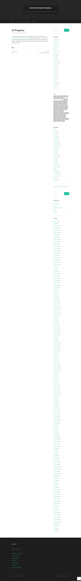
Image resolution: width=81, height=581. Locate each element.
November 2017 (56, 262)
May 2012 (55, 379)
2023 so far (55, 205)
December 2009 (56, 439)
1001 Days (55, 212)
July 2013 (55, 354)
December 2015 (56, 305)
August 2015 (55, 315)
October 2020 (56, 248)
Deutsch (55, 44)
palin (59, 111)
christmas (65, 99)
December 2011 (56, 388)
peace (62, 111)
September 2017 (56, 264)
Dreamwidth (55, 46)
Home (13, 21)
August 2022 (55, 234)
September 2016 (56, 285)
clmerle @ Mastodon (16, 549)
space (65, 114)
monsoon (55, 109)
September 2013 (56, 349)
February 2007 (56, 512)
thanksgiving (59, 116)
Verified (54, 210)
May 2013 (55, 358)
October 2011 (56, 390)
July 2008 (55, 478)
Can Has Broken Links (57, 207)
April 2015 (55, 322)
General (54, 55)
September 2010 (56, 420)
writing (63, 120)
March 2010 (55, 434)
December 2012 (56, 365)
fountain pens (56, 105)
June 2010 (55, 427)
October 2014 (56, 333)
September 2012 (56, 370)
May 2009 (55, 455)
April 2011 (55, 404)
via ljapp (66, 118)
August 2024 (55, 221)
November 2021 (56, 241)
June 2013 (55, 356)
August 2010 (55, 423)
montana (60, 109)
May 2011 (55, 402)
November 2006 (56, 519)
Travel (54, 85)
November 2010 (56, 416)
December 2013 (56, 342)
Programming (56, 155)
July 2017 (55, 266)
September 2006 (56, 521)
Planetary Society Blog (16, 567)
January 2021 (56, 246)
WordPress (55, 87)
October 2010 (56, 418)
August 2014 (55, 335)
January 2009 (56, 464)
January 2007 (56, 514)
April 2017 (55, 269)
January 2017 (56, 276)
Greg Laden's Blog (15, 558)
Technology (55, 83)
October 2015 (56, 310)
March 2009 (55, 459)
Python (18, 21)
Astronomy (55, 42)
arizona (62, 96)
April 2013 (55, 361)
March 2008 (55, 487)
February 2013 (56, 363)
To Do (15, 52)
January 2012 (56, 386)
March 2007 (55, 510)
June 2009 (55, 452)
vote (54, 120)
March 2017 (55, 271)
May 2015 (55, 319)
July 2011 (55, 397)
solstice (61, 114)
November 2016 (56, 280)
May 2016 (55, 294)
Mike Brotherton (15, 562)
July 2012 (55, 374)
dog (54, 103)
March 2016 (55, 299)
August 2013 (55, 351)
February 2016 (56, 301)
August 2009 (55, 448)
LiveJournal (55, 62)
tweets (59, 118)
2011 (55, 96)
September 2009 (56, 446)
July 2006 (55, 526)
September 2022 (56, 232)
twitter (63, 118)
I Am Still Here (56, 203)
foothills (65, 103)
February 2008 (56, 489)
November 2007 (56, 496)
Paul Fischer (14, 565)
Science (54, 78)
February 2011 (56, 409)
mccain (66, 107)
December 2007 (56, 494)
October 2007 (56, 498)
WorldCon (41, 38)
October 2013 (56, 347)
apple (58, 96)
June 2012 (55, 377)
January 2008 (56, 491)
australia (66, 96)
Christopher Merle (40, 8)
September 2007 (56, 501)
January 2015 (56, 326)
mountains (65, 109)
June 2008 (55, 480)
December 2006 (56, 517)
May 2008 (55, 482)
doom (58, 103)
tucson (55, 118)
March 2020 (55, 255)
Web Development (26, 21)
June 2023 (55, 223)
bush (61, 98)
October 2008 (56, 471)
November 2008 (56, 468)
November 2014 (56, 331)
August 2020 (55, 253)
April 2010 (55, 432)
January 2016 (56, 303)
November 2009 (56, 441)
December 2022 (56, 225)
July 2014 (55, 338)
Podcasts (34, 21)
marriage (62, 107)
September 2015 (56, 312)
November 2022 (56, 227)
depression (56, 101)
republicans (56, 114)
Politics (54, 69)
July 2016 (55, 289)
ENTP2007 (14, 553)
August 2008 (55, 475)
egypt (61, 103)
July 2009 (55, 450)
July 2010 (55, 425)
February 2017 (56, 273)
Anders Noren (63, 576)
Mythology (55, 64)
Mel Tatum (14, 560)
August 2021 (55, 243)
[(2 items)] (64, 97)
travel (64, 116)
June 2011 (55, 400)
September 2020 (56, 250)
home (66, 105)
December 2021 (56, 239)
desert (60, 101)
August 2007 (55, 503)
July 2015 (55, 317)
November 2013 (56, 344)
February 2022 (56, 237)
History (54, 58)
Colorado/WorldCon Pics (44, 52)
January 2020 (56, 257)
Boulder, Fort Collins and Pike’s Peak (20, 38)
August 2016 (55, 287)
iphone (58, 107)
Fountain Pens (56, 51)
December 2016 (56, 278)
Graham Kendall (15, 556)
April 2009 (55, 457)
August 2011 (55, 395)
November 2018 (56, 260)
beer (55, 98)
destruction (65, 101)
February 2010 (56, 436)
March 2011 (55, 406)
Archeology (55, 39)
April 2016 (55, 296)
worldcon (58, 120)
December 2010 (56, 413)
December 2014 (56, 328)
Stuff (54, 81)
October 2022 (56, 230)
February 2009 (56, 462)
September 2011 (56, 393)
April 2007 (55, 507)
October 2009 (56, 443)
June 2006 (55, 528)
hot (54, 107)
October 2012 (56, 367)
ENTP (54, 48)
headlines (61, 105)
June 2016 (55, 292)
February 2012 (56, 384)
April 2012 (55, 381)
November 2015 (56, 308)
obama (55, 111)
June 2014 (55, 340)
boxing (58, 98)
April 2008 (55, 485)
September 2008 (56, 473)
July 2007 (55, 505)
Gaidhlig (55, 53)
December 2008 (56, 466)
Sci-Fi (15, 47)
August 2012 (55, 372)
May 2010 (55, 429)
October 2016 (56, 283)
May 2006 (55, 530)
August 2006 (55, 524)
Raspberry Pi (55, 74)
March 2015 (55, 324)
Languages (55, 60)
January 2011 (56, 411)
